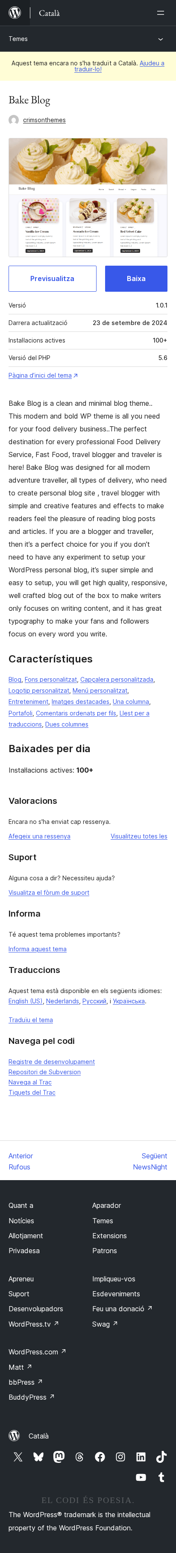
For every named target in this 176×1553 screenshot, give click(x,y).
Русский (94, 1001)
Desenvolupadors (36, 1308)
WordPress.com (38, 1352)
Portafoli (20, 713)
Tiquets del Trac (32, 1092)
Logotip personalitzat (39, 690)
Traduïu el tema (31, 1019)
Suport (19, 1293)
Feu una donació (122, 1308)
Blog (15, 679)
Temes (18, 38)
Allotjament (26, 1235)
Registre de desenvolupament (52, 1061)
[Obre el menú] (162, 13)
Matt (20, 1367)
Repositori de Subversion (45, 1071)
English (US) (26, 1001)
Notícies (21, 1220)
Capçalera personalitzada (116, 679)
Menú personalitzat (100, 690)
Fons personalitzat (51, 679)
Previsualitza (52, 278)
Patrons (104, 1250)
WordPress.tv (34, 1324)
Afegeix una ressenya (39, 836)
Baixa (136, 278)
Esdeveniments (116, 1293)
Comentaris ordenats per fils (76, 713)
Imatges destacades (80, 701)
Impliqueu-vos (113, 1279)
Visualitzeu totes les (139, 836)
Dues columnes (66, 724)
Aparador (106, 1205)
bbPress (26, 1382)
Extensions (109, 1235)
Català (39, 1436)
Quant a (21, 1205)
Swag (105, 1324)
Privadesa (24, 1250)
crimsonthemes (44, 119)
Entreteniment (28, 701)
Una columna (131, 701)
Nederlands (62, 1001)
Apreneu (21, 1279)
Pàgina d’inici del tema (40, 375)
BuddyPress (32, 1397)
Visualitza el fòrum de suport (49, 892)
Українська (129, 1001)
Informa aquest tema (38, 948)
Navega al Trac (30, 1082)
